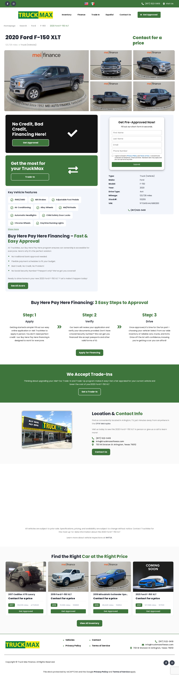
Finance (81, 14)
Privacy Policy (132, 156)
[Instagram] (13, 3)
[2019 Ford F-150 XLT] (68, 589)
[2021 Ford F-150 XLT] (153, 589)
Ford (33, 25)
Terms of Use (145, 156)
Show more (13, 229)
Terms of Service (101, 645)
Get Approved (26, 611)
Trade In (95, 14)
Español (109, 14)
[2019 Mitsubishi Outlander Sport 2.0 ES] (111, 589)
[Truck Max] (35, 14)
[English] (86, 3)
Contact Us (125, 14)
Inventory (66, 14)
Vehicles (70, 639)
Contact (96, 639)
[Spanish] (93, 3)
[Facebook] (7, 3)
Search (23, 25)
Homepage (9, 25)
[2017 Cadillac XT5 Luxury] (26, 589)
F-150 (43, 25)
